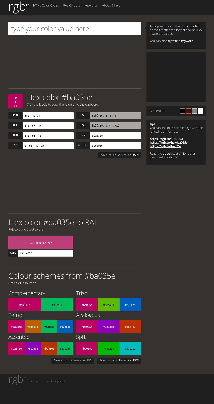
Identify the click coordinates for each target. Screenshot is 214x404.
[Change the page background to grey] (194, 111)
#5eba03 (108, 304)
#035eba (130, 304)
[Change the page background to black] (182, 111)
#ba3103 (130, 326)
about (167, 153)
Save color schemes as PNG (72, 360)
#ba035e (24, 304)
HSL (15, 125)
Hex (83, 135)
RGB (15, 115)
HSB (15, 135)
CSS (83, 115)
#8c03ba (108, 326)
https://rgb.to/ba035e (165, 146)
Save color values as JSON (120, 154)
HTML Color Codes (46, 5)
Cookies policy (55, 381)
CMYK (16, 145)
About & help (111, 5)
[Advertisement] (74, 61)
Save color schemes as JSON (119, 360)
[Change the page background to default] (188, 111)
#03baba (130, 348)
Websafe (83, 145)
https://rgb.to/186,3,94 (166, 139)
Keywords (91, 5)
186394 (15, 101)
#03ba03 (108, 348)
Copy (13, 252)
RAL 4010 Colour (41, 242)
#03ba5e (57, 304)
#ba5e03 (32, 326)
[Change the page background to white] (200, 111)
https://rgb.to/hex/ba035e (169, 142)
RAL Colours (71, 5)
